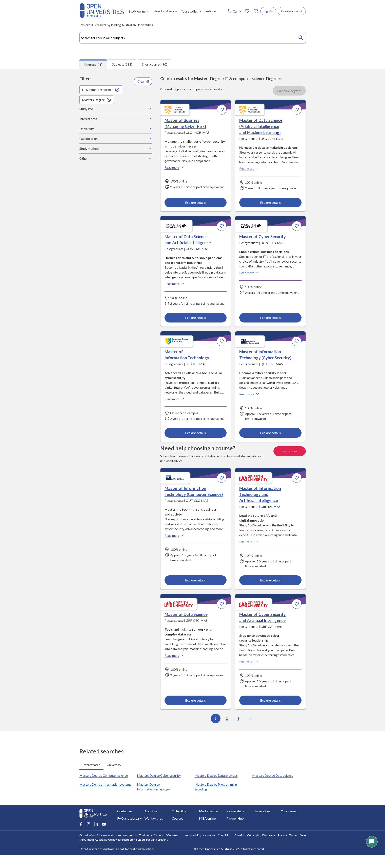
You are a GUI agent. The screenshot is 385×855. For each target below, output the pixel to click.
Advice (211, 11)
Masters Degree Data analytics (216, 775)
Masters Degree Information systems (105, 784)
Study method (89, 148)
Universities (262, 811)
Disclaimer (268, 835)
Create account (291, 11)
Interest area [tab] (91, 765)
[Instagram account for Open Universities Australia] (88, 824)
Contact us (124, 811)
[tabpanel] (192, 400)
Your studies (189, 11)
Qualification (88, 138)
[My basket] (256, 11)
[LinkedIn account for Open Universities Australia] (96, 824)
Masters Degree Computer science (103, 775)
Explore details (195, 202)
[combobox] (192, 37)
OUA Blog (179, 811)
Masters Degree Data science (272, 775)
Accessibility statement (200, 835)
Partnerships (235, 811)
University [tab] (114, 765)
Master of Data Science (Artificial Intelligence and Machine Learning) (260, 126)
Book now (290, 451)
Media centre (208, 811)
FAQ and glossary (129, 818)
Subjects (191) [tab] (122, 64)
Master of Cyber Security (262, 236)
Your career (289, 811)
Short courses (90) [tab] (154, 64)
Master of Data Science (186, 614)
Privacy (282, 835)
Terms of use (297, 835)
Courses (177, 818)
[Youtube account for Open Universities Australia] (104, 824)
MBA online (207, 818)
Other (83, 158)
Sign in (268, 11)
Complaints (225, 835)
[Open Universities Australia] (101, 17)
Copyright (253, 835)
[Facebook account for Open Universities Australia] (81, 824)
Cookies (239, 835)
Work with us (154, 818)
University (86, 128)
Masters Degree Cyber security (159, 775)
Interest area (88, 119)
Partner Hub (235, 818)
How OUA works (166, 11)
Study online (137, 11)
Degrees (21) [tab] (93, 64)
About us (151, 811)
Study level (86, 109)
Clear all (143, 81)
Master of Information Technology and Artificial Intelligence (260, 494)
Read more (172, 167)
